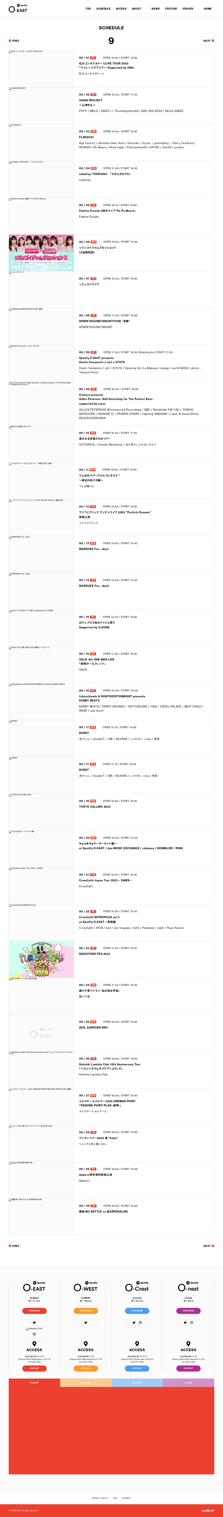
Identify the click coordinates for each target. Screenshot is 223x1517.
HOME (208, 8)
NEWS (156, 8)
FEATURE (171, 8)
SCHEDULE (103, 8)
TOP (88, 8)
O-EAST (34, 1382)
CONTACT (34, 1368)
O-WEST (85, 1382)
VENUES (187, 8)
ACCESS (121, 8)
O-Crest (137, 1382)
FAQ (115, 1498)
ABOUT (136, 8)
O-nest (188, 1382)
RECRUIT (126, 1498)
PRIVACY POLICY (100, 1498)
